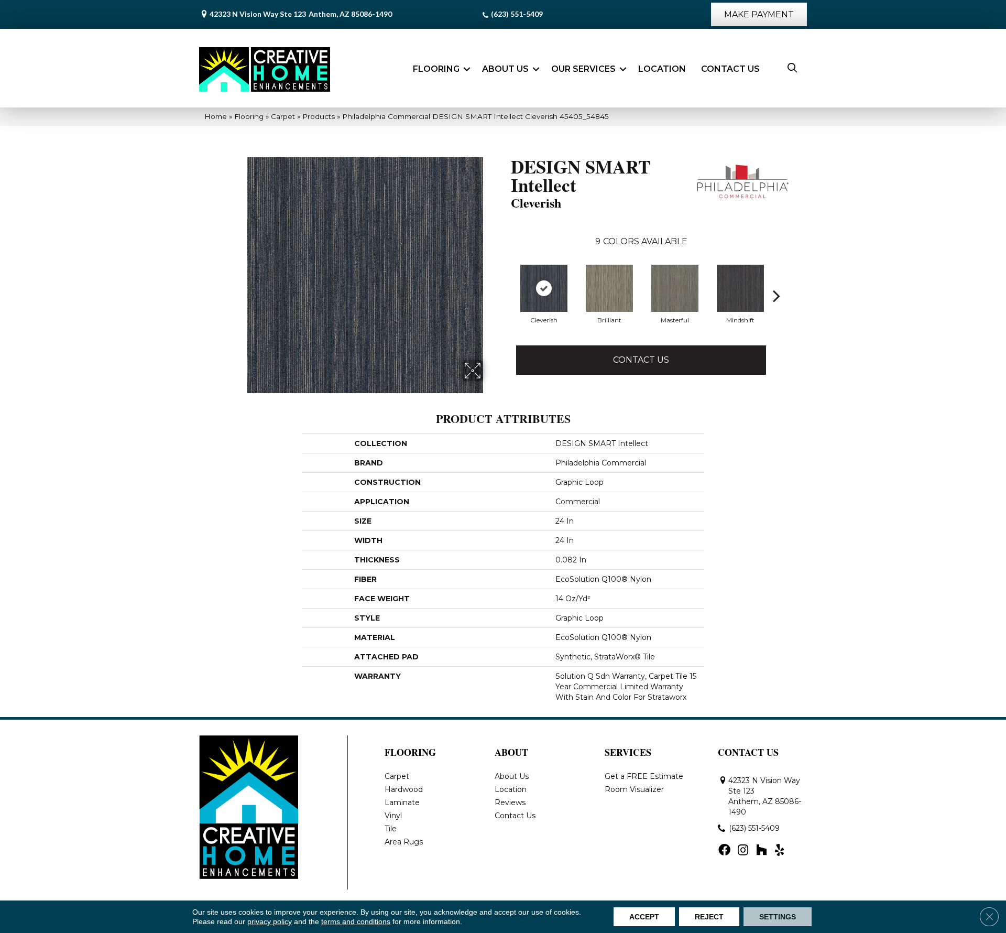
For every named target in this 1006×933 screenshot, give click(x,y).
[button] (467, 69)
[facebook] (724, 851)
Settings (777, 917)
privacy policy (269, 921)
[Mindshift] (740, 288)
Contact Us (730, 69)
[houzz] (761, 851)
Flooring (436, 69)
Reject (709, 917)
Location (662, 69)
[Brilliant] (609, 288)
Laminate (402, 802)
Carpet (283, 116)
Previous (505, 295)
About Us (505, 69)
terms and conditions (355, 921)
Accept (644, 917)
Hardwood (404, 789)
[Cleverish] (544, 288)
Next (776, 295)
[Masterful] (675, 288)
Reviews (510, 802)
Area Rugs (404, 842)
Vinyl (393, 815)
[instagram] (743, 851)
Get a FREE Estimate (644, 776)
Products (318, 116)
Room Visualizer (634, 789)
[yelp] (779, 851)
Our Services (583, 69)
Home (215, 116)
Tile (391, 828)
